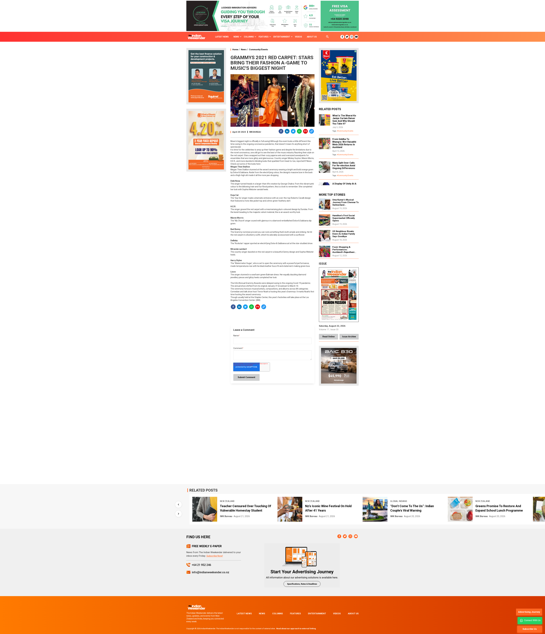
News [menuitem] (236, 37)
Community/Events (258, 49)
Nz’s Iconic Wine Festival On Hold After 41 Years (243, 508)
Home (235, 49)
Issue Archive (349, 336)
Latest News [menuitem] (222, 37)
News (243, 49)
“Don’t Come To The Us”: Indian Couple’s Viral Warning (327, 508)
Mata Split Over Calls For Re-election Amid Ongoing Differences (343, 165)
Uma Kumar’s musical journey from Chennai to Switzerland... (345, 202)
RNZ (477, 516)
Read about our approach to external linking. (296, 628)
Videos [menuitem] (298, 37)
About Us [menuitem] (312, 37)
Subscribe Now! (214, 555)
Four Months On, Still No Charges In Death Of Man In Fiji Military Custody (500, 508)
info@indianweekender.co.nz (210, 572)
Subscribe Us (530, 629)
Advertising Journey (529, 612)
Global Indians (313, 501)
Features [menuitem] (264, 37)
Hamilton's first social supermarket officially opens (343, 218)
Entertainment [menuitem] (281, 37)
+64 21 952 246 (201, 565)
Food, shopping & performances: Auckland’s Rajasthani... (344, 249)
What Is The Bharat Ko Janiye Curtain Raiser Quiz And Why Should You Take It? (344, 119)
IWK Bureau (255, 132)
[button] (281, 132)
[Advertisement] (206, 218)
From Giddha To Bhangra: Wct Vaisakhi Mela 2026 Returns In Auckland (344, 143)
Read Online (328, 336)
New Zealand (227, 501)
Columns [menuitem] (249, 37)
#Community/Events (345, 131)
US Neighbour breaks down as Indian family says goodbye (343, 234)
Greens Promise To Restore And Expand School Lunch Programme (414, 508)
